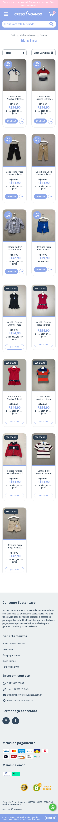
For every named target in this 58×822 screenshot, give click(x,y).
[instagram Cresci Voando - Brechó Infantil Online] (6, 720)
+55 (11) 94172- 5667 (18, 689)
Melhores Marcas (28, 35)
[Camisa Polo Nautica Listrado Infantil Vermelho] (50, 121)
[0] (51, 15)
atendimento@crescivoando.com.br (24, 695)
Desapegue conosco (12, 655)
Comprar (11, 121)
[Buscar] (51, 24)
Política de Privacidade (13, 643)
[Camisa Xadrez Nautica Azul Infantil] (21, 271)
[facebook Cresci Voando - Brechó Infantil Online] (15, 720)
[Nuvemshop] (12, 810)
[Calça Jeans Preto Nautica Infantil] (21, 196)
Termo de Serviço (10, 666)
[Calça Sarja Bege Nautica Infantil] (50, 196)
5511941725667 (15, 683)
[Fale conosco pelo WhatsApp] (52, 807)
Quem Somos (8, 661)
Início (13, 35)
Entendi (50, 818)
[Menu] (6, 14)
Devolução (7, 649)
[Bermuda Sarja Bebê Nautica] (50, 269)
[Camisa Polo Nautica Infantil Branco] (21, 121)
